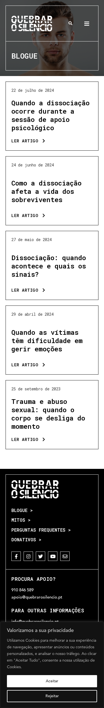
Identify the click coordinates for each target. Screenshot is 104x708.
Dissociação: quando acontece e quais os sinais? (48, 266)
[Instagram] (28, 556)
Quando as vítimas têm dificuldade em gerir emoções (47, 340)
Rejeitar (52, 696)
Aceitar (52, 681)
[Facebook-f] (16, 556)
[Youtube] (52, 556)
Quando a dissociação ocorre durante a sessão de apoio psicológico (50, 115)
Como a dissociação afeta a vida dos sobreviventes (46, 191)
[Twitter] (40, 556)
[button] (70, 23)
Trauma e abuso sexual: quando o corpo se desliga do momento (48, 414)
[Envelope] (65, 556)
